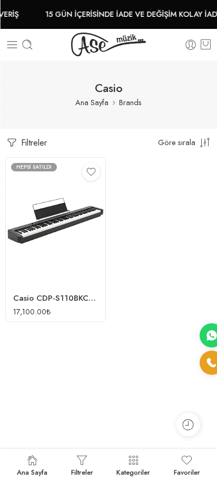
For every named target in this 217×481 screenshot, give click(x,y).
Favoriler (187, 471)
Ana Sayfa (91, 102)
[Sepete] (206, 44)
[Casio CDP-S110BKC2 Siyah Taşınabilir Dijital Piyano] (55, 221)
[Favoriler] (91, 172)
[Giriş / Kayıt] (190, 44)
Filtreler (32, 143)
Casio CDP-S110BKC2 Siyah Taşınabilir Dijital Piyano (55, 298)
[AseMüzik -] (108, 44)
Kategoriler (133, 471)
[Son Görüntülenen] (188, 424)
